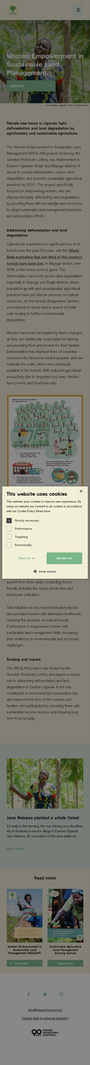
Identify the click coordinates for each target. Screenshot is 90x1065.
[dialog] (45, 532)
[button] (45, 571)
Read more (43, 511)
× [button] (80, 491)
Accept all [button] (64, 558)
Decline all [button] (27, 558)
